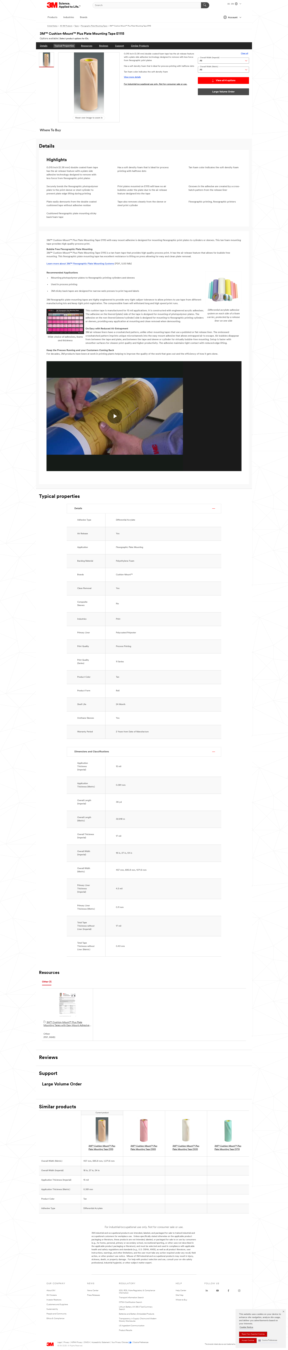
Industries (68, 17)
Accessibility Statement (101, 1342)
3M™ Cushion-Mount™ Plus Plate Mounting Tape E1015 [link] (185, 1148)
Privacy (66, 1342)
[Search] (205, 5)
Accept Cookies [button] (248, 1340)
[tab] (46, 982)
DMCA (87, 1342)
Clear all (244, 53)
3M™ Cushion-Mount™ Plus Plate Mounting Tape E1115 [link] (101, 1148)
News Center (92, 1291)
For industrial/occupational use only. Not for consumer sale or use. (155, 84)
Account (232, 17)
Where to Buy (181, 1300)
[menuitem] (43, 46)
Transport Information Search (131, 1298)
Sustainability (52, 1309)
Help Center (181, 1291)
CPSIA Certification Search (130, 1302)
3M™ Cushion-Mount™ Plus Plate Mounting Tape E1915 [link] (143, 1148)
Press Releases (93, 1295)
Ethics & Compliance (55, 1318)
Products (52, 17)
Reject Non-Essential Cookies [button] (253, 1334)
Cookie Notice (246, 1327)
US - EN (230, 4)
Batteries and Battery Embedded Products (136, 1314)
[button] (268, 1340)
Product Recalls (125, 1330)
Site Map (179, 1295)
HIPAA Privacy (76, 1342)
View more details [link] (132, 77)
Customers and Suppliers (57, 1305)
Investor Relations (53, 1300)
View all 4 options (226, 80)
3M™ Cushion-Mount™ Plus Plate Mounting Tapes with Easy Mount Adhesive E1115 (66, 1024)
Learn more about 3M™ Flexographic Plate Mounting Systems (80, 264)
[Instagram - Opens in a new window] (239, 1290)
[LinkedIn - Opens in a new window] (206, 1290)
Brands (83, 17)
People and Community (56, 1314)
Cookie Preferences (140, 1342)
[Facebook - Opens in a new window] (228, 1290)
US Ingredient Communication (131, 1326)
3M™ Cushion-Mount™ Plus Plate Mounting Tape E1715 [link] (227, 1148)
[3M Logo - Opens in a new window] (64, 5)
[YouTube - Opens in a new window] (217, 1290)
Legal (59, 1342)
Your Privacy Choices (119, 1342)
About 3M (50, 1291)
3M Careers (51, 1295)
